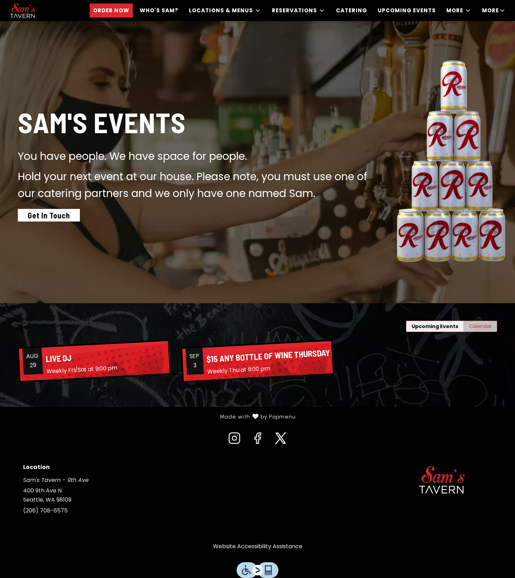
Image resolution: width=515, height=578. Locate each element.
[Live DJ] (94, 361)
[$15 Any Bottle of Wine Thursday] (257, 361)
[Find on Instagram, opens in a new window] (234, 440)
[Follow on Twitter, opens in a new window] (280, 440)
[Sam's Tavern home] (37, 10)
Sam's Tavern (441, 480)
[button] (225, 11)
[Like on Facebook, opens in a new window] (257, 440)
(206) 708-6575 (45, 510)
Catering (351, 10)
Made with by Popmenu (150, 416)
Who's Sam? (159, 10)
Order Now (111, 10)
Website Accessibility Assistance (257, 546)
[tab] (435, 326)
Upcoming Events (407, 10)
